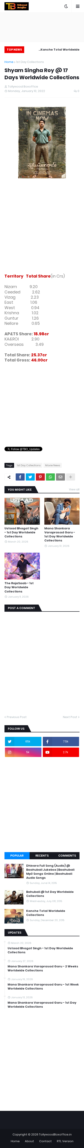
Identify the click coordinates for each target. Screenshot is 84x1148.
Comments (67, 855)
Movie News (52, 465)
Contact (45, 1141)
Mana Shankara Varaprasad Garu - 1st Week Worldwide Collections (43, 987)
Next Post (70, 717)
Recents (42, 855)
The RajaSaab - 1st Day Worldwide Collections (19, 587)
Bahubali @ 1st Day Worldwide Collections (50, 894)
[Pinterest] (40, 477)
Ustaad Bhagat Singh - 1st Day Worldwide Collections (21, 532)
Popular (17, 855)
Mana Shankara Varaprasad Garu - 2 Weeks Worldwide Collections (43, 968)
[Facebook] (20, 477)
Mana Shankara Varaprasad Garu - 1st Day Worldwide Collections (59, 534)
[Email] (60, 477)
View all (74, 489)
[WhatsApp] (50, 477)
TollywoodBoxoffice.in (55, 1134)
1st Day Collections (30, 62)
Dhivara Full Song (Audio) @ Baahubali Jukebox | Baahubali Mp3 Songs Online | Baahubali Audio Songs (50, 872)
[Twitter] (30, 477)
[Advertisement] (42, 227)
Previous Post (17, 717)
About (29, 1141)
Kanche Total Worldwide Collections (60, 50)
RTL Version (65, 1141)
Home (8, 62)
